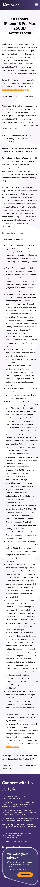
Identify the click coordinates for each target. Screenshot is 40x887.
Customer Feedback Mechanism (13, 815)
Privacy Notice (21, 827)
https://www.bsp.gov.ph (10, 837)
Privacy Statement (8, 827)
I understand (25, 875)
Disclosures (31, 827)
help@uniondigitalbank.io (11, 798)
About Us (5, 825)
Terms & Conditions (27, 825)
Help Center (14, 825)
